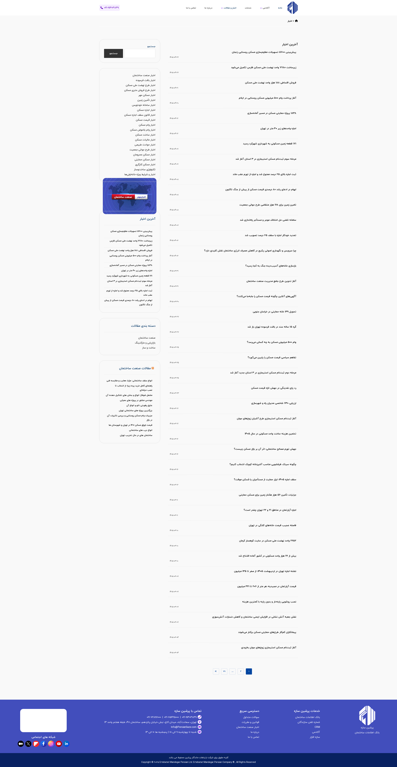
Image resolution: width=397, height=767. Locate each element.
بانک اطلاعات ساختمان (307, 717)
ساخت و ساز (148, 348)
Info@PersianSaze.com (183, 727)
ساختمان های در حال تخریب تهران (136, 435)
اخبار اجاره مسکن (146, 110)
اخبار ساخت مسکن (145, 135)
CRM (317, 727)
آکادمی (316, 732)
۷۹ (224, 671)
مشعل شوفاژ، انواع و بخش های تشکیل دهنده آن (129, 395)
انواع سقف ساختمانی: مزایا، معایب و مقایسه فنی (129, 380)
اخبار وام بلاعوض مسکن (142, 130)
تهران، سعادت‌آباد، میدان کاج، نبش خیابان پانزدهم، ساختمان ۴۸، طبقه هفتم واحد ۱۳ (150, 722)
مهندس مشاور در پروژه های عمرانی (136, 400)
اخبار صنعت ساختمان (144, 75)
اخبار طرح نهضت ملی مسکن (140, 85)
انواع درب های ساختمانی (140, 430)
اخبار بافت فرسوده (145, 80)
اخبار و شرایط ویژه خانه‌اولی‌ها (139, 174)
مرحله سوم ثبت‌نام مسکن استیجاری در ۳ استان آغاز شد (129, 283)
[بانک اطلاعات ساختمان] (296, 21)
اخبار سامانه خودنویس (143, 105)
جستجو (151, 46)
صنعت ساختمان (146, 338)
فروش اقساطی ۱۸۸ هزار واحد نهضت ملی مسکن (130, 250)
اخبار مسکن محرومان (144, 154)
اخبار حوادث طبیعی (145, 144)
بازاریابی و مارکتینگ (145, 343)
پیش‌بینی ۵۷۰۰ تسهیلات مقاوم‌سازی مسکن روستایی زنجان (131, 233)
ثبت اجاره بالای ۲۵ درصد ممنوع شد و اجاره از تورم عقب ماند (129, 293)
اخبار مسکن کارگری (145, 164)
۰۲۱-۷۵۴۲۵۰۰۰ (171, 717)
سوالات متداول (251, 717)
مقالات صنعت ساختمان (135, 368)
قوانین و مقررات (250, 722)
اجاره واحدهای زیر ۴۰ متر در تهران (136, 270)
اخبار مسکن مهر (146, 95)
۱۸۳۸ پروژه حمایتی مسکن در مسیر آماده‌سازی (130, 265)
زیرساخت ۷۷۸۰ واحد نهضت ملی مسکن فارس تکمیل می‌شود (131, 243)
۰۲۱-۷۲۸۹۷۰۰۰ (154, 717)
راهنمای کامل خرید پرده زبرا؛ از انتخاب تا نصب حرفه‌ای (133, 388)
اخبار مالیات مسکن (145, 140)
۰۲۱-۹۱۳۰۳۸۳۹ (189, 717)
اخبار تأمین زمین (146, 100)
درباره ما (255, 732)
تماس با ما (253, 737)
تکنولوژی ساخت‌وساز (144, 169)
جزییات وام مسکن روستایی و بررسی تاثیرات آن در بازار (129, 418)
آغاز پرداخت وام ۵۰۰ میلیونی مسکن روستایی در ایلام (130, 258)
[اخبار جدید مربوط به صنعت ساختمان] (292, 8)
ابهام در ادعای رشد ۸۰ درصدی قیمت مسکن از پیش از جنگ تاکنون (128, 302)
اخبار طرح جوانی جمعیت (142, 149)
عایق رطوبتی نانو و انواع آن (139, 405)
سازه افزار (315, 737)
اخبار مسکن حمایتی (145, 159)
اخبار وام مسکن (147, 125)
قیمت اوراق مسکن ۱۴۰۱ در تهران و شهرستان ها (130, 425)
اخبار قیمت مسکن (145, 120)
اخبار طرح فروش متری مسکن (139, 90)
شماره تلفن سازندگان (309, 722)
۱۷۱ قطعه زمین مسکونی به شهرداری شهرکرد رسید (129, 275)
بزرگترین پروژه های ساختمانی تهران (135, 410)
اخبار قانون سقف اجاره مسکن (139, 115)
